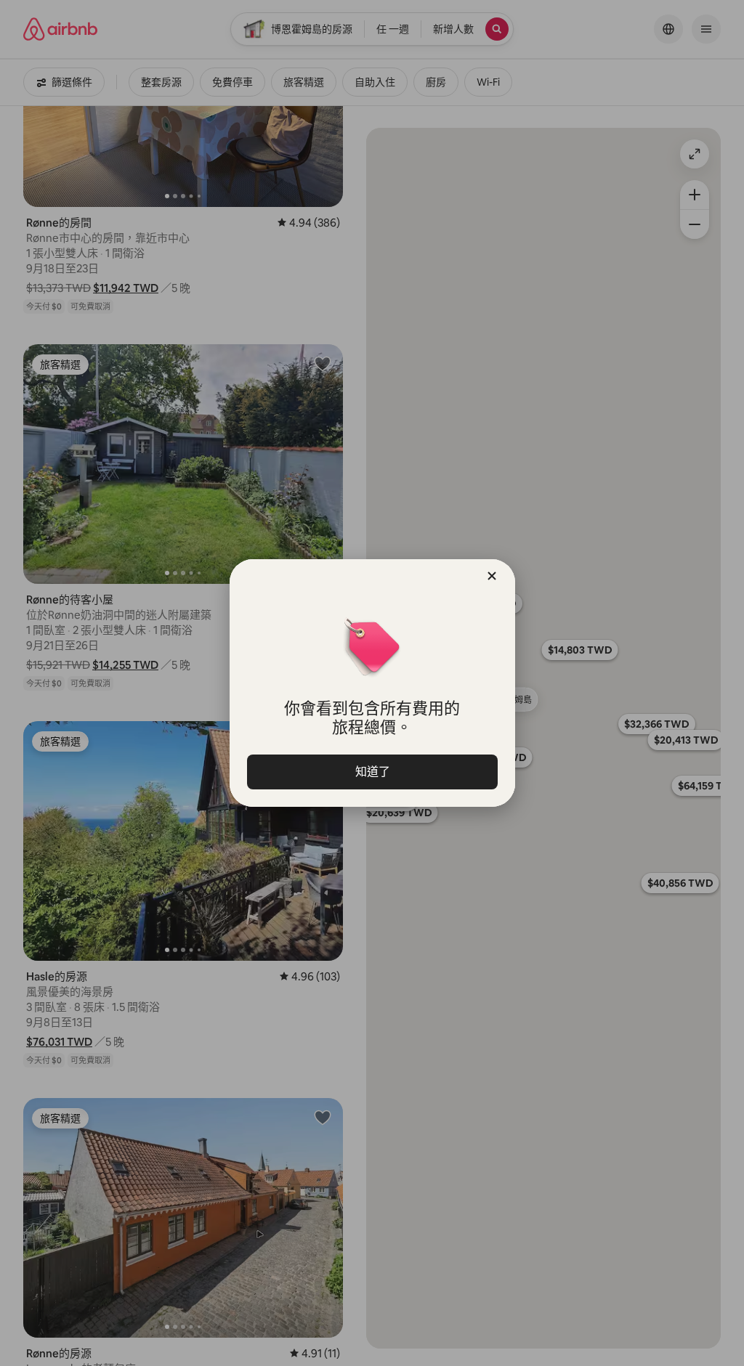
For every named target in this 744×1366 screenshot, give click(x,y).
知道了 (372, 771)
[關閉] (492, 576)
